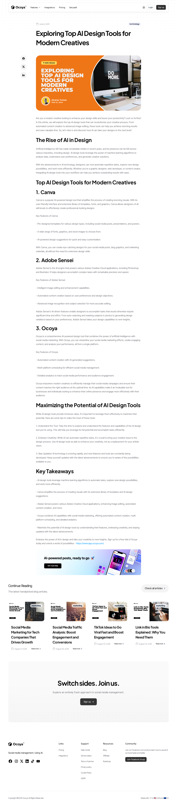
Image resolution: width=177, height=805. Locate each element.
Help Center (85, 750)
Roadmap (107, 761)
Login (150, 7)
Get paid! (73, 7)
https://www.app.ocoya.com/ (90, 543)
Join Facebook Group (136, 759)
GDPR (83, 778)
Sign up (161, 7)
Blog (104, 750)
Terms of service (87, 761)
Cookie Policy (86, 772)
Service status (86, 755)
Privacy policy (86, 767)
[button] (35, 7)
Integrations (50, 7)
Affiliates (106, 755)
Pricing (62, 7)
